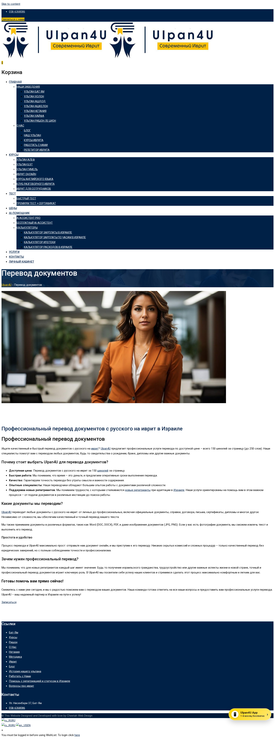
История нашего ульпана (25, 671)
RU (13, 720)
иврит (94, 448)
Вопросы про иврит (21, 686)
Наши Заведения (28, 86)
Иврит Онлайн (26, 174)
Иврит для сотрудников (33, 188)
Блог (27, 130)
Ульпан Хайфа (34, 115)
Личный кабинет (21, 261)
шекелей (102, 470)
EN (28, 725)
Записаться (8, 602)
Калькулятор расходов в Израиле (48, 247)
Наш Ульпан (32, 135)
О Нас (20, 125)
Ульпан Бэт (24, 164)
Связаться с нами (13, 19)
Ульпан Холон (34, 96)
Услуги (14, 252)
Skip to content (10, 4)
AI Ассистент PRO (28, 217)
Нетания (14, 652)
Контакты (16, 256)
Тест (12, 193)
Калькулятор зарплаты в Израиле (48, 232)
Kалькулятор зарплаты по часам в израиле (55, 237)
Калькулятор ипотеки (39, 242)
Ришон (13, 642)
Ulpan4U (106, 448)
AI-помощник (19, 213)
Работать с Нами (36, 145)
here (77, 735)
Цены (13, 208)
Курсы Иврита (33, 140)
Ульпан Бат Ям (34, 91)
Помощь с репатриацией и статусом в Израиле (39, 681)
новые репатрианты (138, 490)
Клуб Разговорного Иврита (35, 183)
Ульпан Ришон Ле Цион (40, 120)
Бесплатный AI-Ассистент (34, 222)
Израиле (178, 490)
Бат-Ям (13, 632)
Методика (15, 656)
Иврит (13, 661)
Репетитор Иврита (37, 149)
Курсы (14, 154)
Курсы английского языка (34, 179)
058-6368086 (17, 11)
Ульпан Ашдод (35, 101)
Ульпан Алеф (25, 159)
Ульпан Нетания (35, 111)
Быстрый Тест (26, 198)
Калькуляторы (27, 227)
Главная (15, 82)
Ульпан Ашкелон (36, 106)
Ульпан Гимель (27, 169)
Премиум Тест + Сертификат (36, 203)
